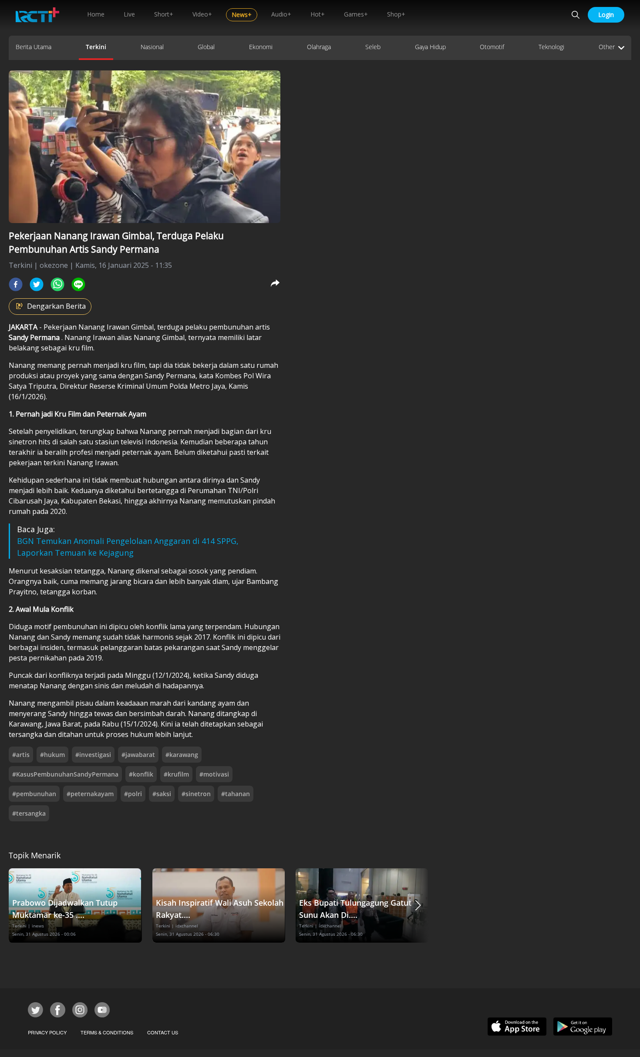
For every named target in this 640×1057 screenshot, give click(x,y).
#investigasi (93, 754)
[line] (78, 284)
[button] (418, 905)
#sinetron (196, 794)
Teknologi (551, 47)
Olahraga (319, 47)
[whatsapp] (57, 284)
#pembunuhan (34, 794)
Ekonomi (261, 47)
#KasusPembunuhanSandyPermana (65, 774)
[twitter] (37, 284)
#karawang (181, 754)
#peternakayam (90, 794)
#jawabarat (138, 754)
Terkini (96, 47)
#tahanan (235, 794)
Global (206, 47)
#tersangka (29, 813)
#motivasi (214, 774)
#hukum (52, 754)
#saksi (161, 794)
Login (606, 14)
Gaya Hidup (430, 47)
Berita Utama (33, 47)
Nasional (152, 47)
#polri (133, 794)
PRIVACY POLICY (47, 1032)
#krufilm (176, 774)
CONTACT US (162, 1032)
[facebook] (16, 284)
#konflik (141, 774)
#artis (21, 754)
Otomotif (492, 47)
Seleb (373, 47)
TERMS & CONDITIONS (107, 1032)
